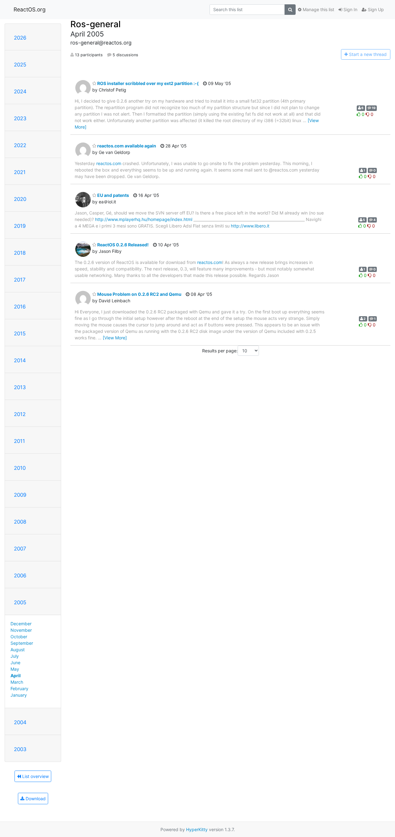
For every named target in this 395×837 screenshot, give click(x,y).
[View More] (115, 337)
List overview (35, 776)
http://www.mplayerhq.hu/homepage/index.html (143, 219)
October (18, 636)
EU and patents (112, 195)
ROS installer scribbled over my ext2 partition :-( (147, 83)
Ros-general (95, 24)
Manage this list (317, 9)
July (14, 656)
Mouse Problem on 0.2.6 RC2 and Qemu (138, 294)
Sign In (349, 9)
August (17, 649)
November (21, 630)
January (18, 695)
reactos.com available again (126, 145)
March (16, 682)
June (15, 662)
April (15, 675)
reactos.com (108, 163)
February (19, 688)
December (20, 623)
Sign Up (375, 9)
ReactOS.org (30, 9)
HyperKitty (197, 829)
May (14, 669)
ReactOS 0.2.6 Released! (122, 244)
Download (35, 798)
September (21, 643)
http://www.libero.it (250, 225)
